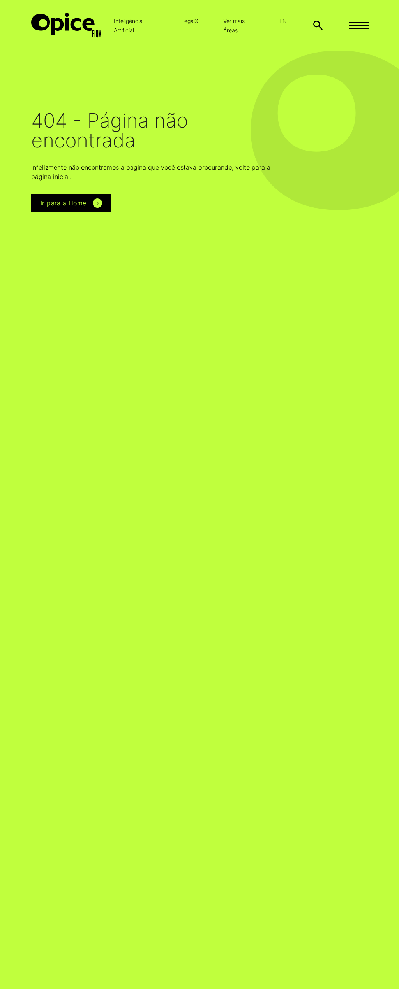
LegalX (189, 21)
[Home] (72, 25)
